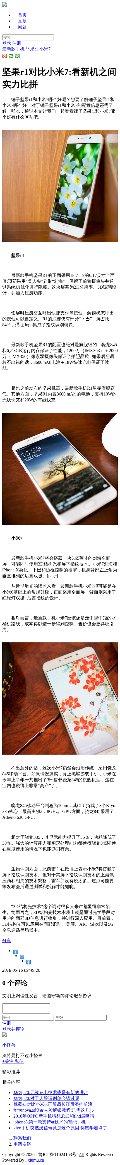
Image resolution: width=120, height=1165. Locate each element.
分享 (6, 940)
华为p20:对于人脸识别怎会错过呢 (46, 1098)
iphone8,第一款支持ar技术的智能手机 (49, 1122)
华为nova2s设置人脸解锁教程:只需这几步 (53, 1110)
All (81, 1154)
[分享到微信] (11, 56)
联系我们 (22, 1138)
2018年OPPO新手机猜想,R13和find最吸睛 (53, 1116)
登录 (6, 43)
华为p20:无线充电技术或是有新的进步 (50, 1092)
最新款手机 (13, 49)
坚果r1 (32, 49)
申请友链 (22, 1144)
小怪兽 (9, 1045)
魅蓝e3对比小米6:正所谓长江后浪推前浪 (52, 1104)
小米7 (45, 49)
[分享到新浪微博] (4, 56)
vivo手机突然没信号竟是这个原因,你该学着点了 (60, 1127)
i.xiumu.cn (34, 1160)
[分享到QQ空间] (17, 56)
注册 (16, 43)
